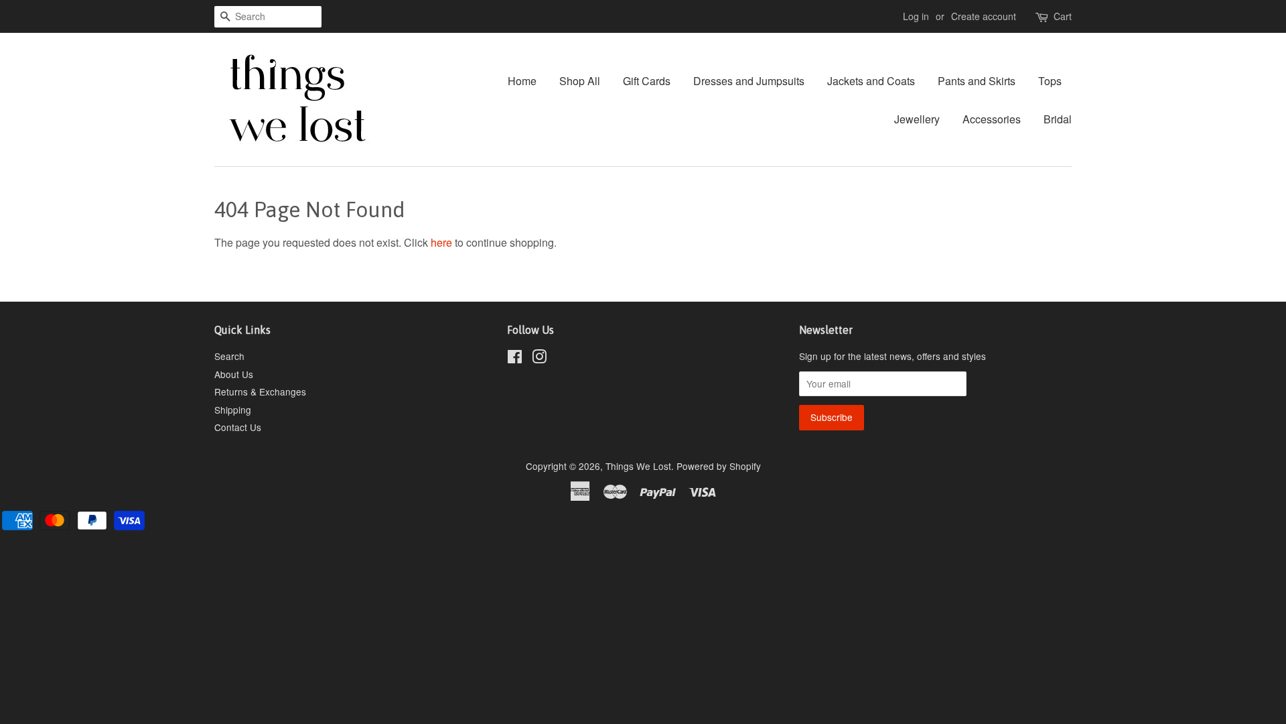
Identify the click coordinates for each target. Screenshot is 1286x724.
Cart (1063, 16)
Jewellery (917, 119)
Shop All (579, 80)
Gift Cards (646, 80)
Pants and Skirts (976, 80)
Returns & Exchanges (260, 391)
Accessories (991, 119)
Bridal (1058, 119)
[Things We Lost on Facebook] (514, 358)
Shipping (232, 409)
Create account (983, 16)
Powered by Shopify (718, 466)
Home (522, 80)
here (441, 242)
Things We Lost (638, 466)
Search (229, 356)
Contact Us (237, 427)
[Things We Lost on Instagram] (539, 358)
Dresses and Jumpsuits (748, 80)
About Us (233, 374)
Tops (1050, 80)
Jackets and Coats (871, 80)
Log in (916, 16)
